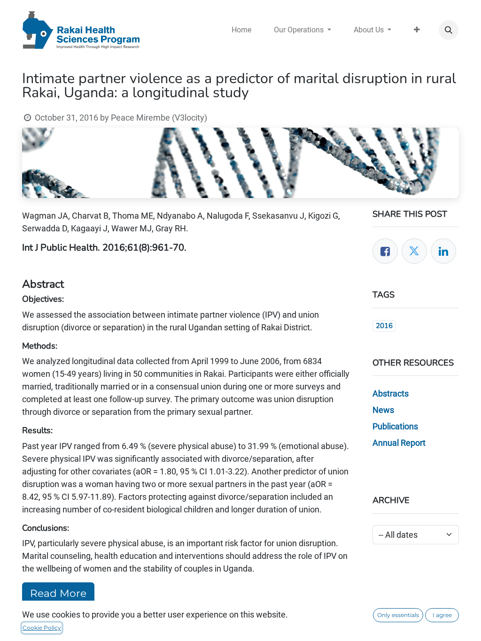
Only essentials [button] (398, 614)
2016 (384, 325)
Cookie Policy (42, 627)
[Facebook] (385, 251)
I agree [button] (442, 614)
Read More (58, 593)
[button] (448, 30)
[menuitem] (241, 30)
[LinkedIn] (443, 251)
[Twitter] (414, 251)
